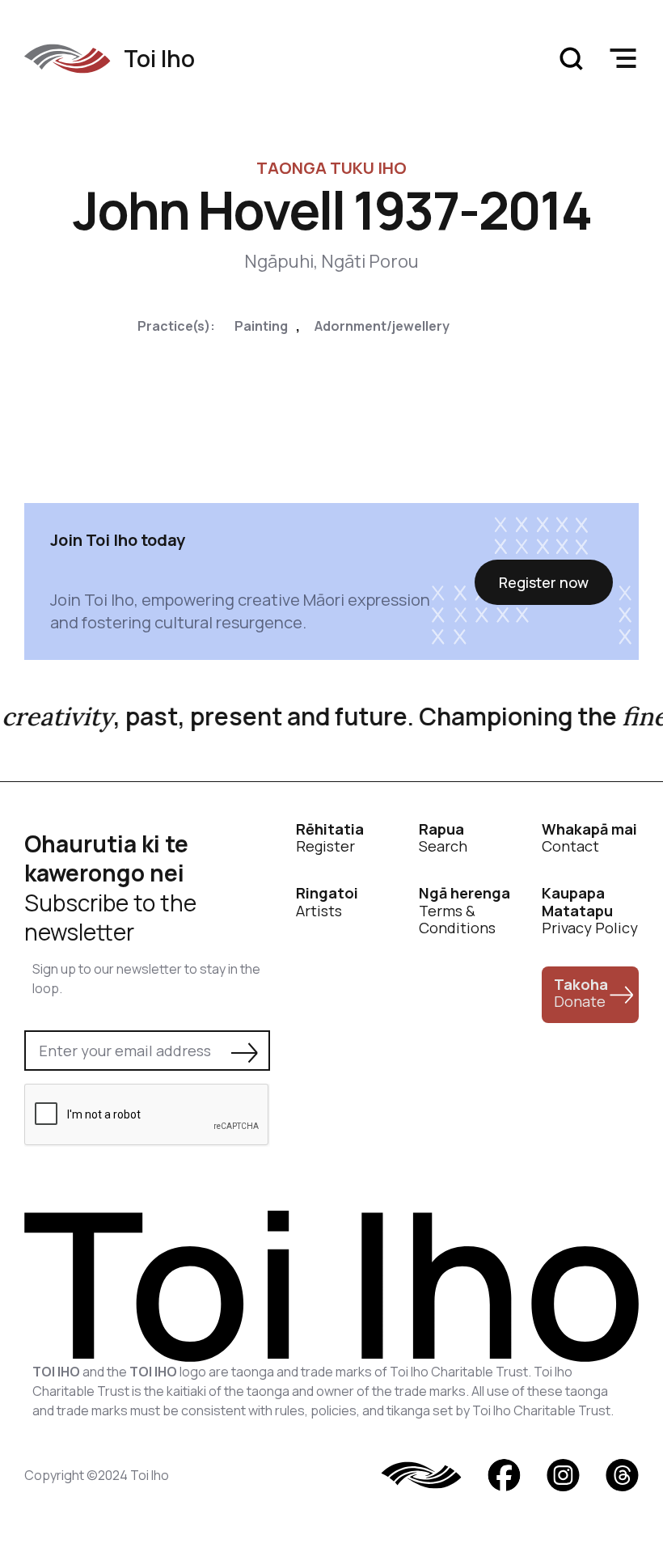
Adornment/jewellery (382, 326)
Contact (589, 838)
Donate (581, 993)
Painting (261, 326)
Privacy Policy (590, 911)
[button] (622, 58)
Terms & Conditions (464, 911)
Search (443, 838)
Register (330, 838)
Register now (544, 582)
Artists (327, 902)
